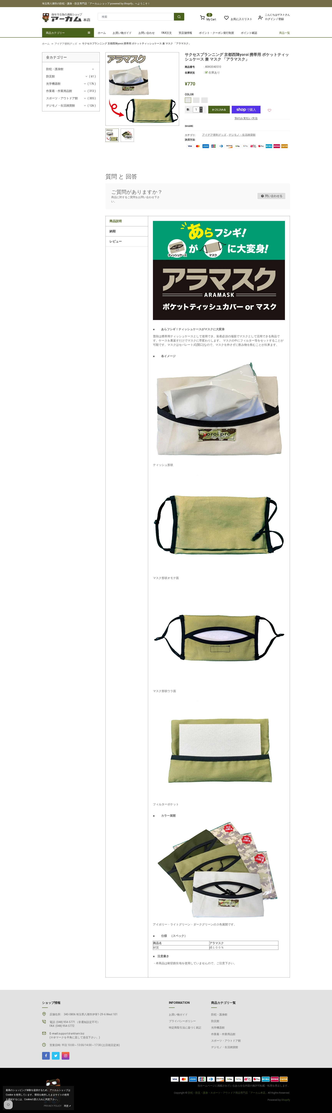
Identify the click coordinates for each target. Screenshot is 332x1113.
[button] (269, 109)
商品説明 (116, 221)
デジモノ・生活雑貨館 (60, 105)
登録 (281, 19)
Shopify (285, 1099)
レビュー (116, 241)
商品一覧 (284, 32)
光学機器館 (53, 83)
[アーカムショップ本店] (229, 1078)
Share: (189, 126)
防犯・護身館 (54, 69)
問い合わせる (273, 196)
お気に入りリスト (241, 19)
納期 (113, 231)
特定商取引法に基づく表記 (185, 1027)
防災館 (50, 76)
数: (188, 109)
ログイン (270, 19)
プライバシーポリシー (182, 1021)
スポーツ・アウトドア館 (62, 98)
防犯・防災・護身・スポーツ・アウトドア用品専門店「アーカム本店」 (228, 1092)
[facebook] (46, 1056)
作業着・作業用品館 (59, 91)
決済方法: (190, 139)
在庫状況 (190, 72)
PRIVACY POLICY (52, 1106)
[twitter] (56, 1056)
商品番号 (190, 66)
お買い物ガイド (178, 1014)
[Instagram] (65, 1056)
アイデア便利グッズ (214, 134)
